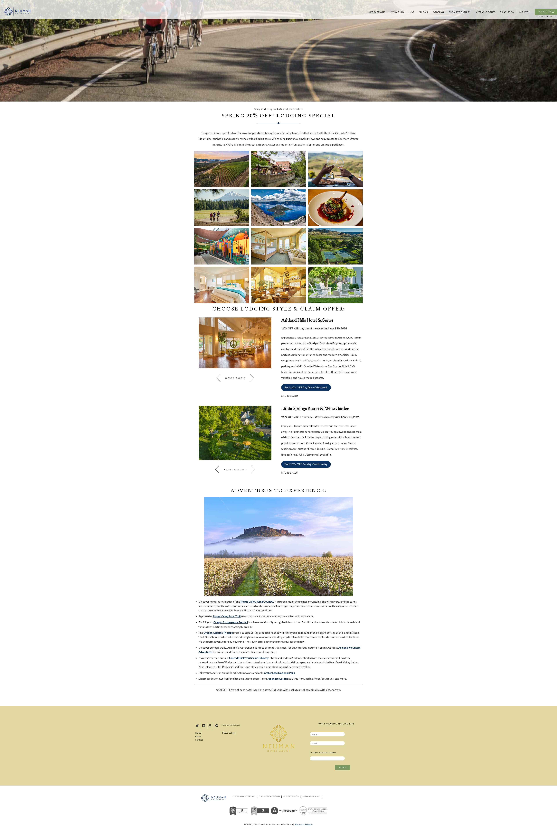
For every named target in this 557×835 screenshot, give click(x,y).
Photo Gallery (229, 733)
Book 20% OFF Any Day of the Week (306, 387)
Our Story (524, 12)
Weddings (438, 12)
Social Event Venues (459, 12)
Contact (199, 740)
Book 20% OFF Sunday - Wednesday (306, 464)
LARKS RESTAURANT (311, 797)
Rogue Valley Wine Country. (257, 601)
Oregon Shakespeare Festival (231, 622)
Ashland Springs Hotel (243, 797)
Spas (411, 12)
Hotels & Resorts (376, 12)
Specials (423, 12)
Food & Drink (397, 12)
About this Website (303, 824)
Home (198, 733)
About (198, 736)
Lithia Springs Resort (269, 797)
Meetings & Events (485, 12)
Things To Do (507, 12)
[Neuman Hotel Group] (17, 15)
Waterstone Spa (291, 797)
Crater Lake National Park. (279, 672)
